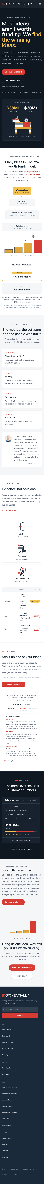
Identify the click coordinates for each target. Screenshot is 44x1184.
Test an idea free (12, 80)
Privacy (5, 1174)
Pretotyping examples (9, 1094)
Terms (15, 1174)
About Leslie (6, 1138)
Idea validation (7, 1100)
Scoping (5, 1055)
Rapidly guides (7, 1106)
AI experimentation (8, 1049)
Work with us (6, 1030)
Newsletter (6, 1074)
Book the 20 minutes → (22, 967)
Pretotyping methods (9, 1112)
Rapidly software (33, 174)
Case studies (7, 1036)
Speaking (5, 1144)
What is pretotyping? (9, 1087)
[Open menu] (39, 4)
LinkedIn (5, 1157)
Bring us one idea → (13, 72)
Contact (5, 1151)
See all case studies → (22, 849)
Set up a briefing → (13, 902)
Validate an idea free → (13, 684)
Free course (6, 1119)
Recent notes (7, 1068)
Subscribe (20, 1015)
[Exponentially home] (17, 4)
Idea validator (7, 1125)
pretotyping (29, 171)
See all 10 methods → (11, 511)
